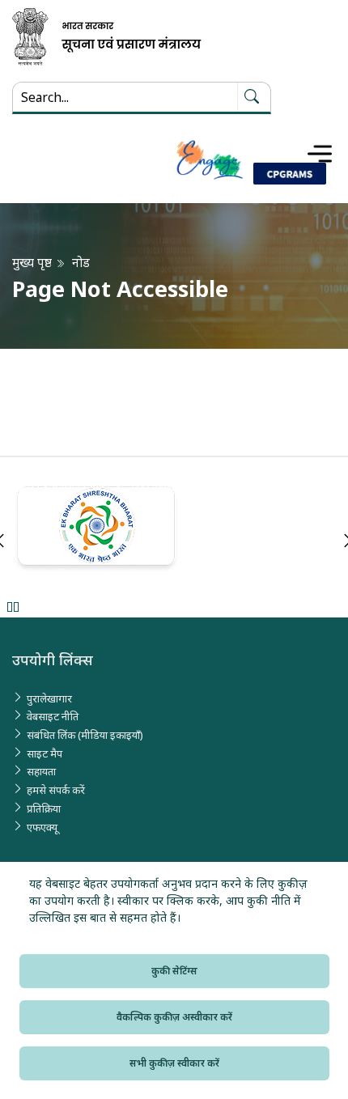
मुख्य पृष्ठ (32, 262)
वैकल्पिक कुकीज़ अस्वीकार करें (174, 1017)
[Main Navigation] (320, 154)
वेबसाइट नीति (53, 716)
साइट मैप (44, 753)
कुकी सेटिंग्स (174, 971)
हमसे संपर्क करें (56, 790)
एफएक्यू (42, 827)
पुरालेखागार (49, 698)
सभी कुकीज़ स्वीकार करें (174, 1063)
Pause (12, 606)
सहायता (41, 771)
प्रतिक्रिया (44, 808)
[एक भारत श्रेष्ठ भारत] (174, 530)
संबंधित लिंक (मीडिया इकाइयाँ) (85, 735)
